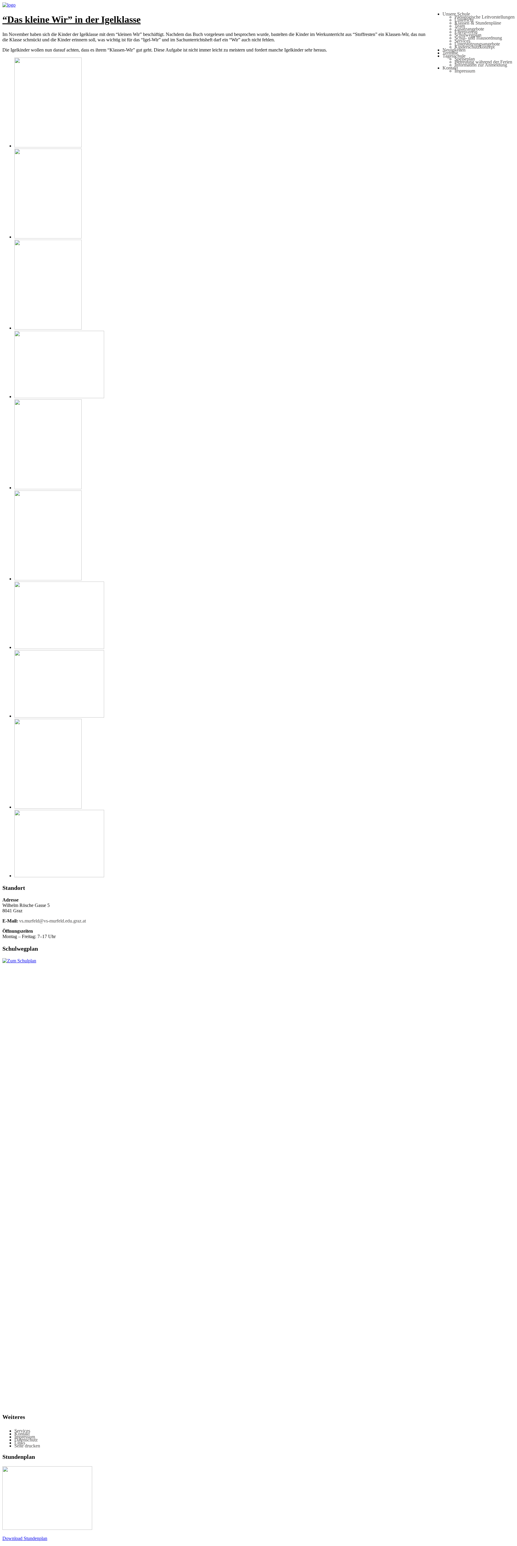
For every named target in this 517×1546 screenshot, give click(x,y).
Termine (450, 52)
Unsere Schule (456, 13)
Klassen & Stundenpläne (477, 22)
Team (459, 25)
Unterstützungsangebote (477, 43)
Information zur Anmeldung (480, 64)
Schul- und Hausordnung (478, 37)
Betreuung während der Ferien (483, 61)
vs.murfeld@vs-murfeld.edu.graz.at (52, 920)
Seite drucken (27, 1445)
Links (19, 1442)
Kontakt (450, 67)
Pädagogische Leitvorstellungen (484, 16)
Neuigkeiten (454, 49)
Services (462, 40)
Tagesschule (454, 55)
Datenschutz (26, 1439)
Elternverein (466, 31)
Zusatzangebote (469, 28)
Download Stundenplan (24, 1538)
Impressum (464, 70)
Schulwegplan (467, 34)
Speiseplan (464, 58)
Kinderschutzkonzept (474, 46)
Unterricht (464, 19)
